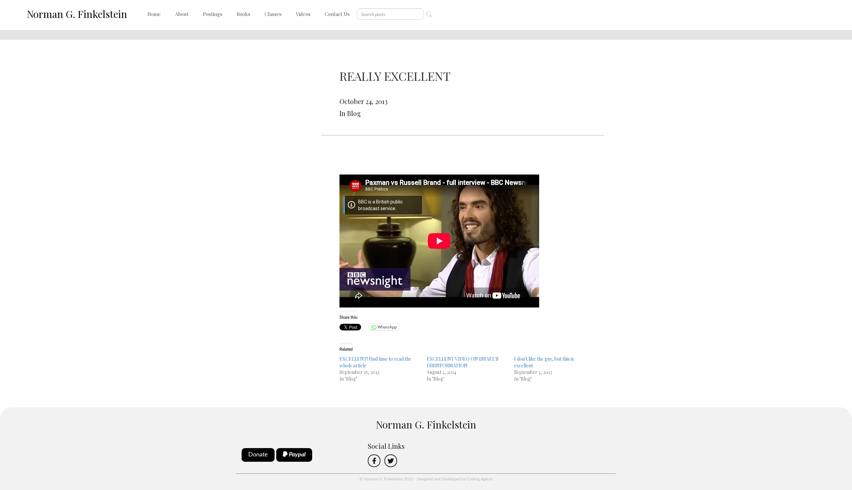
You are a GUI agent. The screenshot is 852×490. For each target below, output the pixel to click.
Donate (258, 455)
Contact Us (337, 14)
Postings (212, 14)
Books (243, 14)
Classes (273, 14)
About (182, 14)
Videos (303, 14)
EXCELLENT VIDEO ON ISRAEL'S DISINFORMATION (463, 362)
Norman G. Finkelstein (77, 14)
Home (154, 14)
